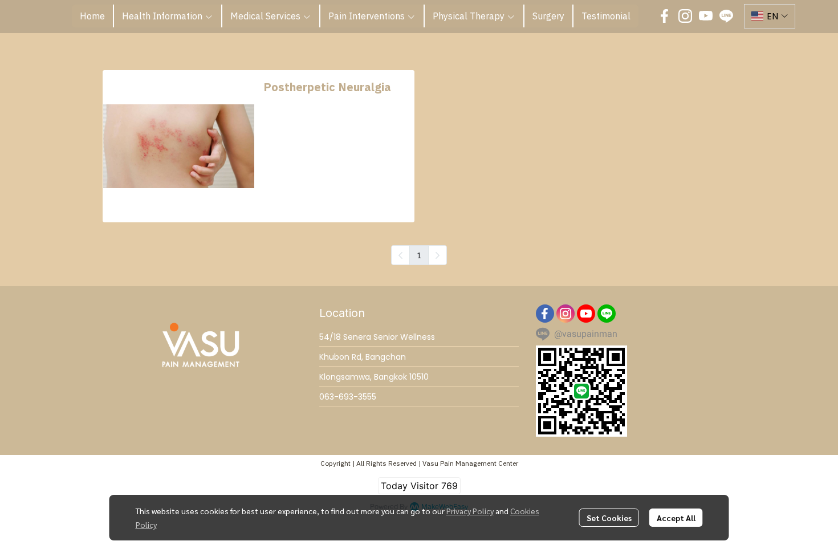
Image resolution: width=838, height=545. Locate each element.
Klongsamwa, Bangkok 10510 (374, 377)
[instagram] (685, 16)
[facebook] (665, 16)
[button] (769, 16)
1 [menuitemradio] (419, 255)
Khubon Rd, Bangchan (362, 357)
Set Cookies (609, 518)
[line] (726, 16)
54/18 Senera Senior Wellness (377, 337)
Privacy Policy (470, 511)
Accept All (676, 518)
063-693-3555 (347, 396)
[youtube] (706, 16)
